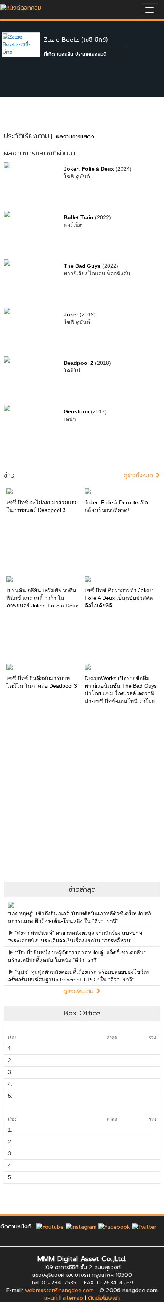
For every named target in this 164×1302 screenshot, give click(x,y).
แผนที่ (51, 1298)
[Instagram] (81, 1227)
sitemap (73, 1298)
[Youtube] (50, 1227)
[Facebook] (114, 1227)
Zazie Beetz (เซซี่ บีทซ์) (76, 39)
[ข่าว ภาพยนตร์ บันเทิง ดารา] (20, 6)
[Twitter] (144, 1227)
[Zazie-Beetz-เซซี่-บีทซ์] (26, 44)
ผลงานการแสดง (75, 137)
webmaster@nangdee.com (59, 1290)
